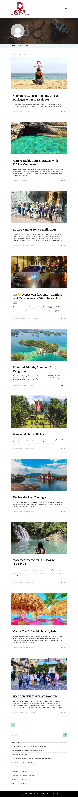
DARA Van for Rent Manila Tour (34, 229)
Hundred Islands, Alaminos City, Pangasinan (25, 763)
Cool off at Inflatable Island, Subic (35, 631)
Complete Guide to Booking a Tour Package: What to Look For (30, 746)
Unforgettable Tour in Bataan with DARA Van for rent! (27, 750)
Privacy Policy (57, 794)
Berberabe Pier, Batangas (29, 497)
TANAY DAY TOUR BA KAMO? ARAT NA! (23, 775)
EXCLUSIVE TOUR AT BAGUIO (35, 696)
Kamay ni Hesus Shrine (28, 434)
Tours (15, 92)
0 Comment (31, 112)
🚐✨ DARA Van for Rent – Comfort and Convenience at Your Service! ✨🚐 (37, 298)
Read (62, 111)
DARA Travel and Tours (34, 794)
